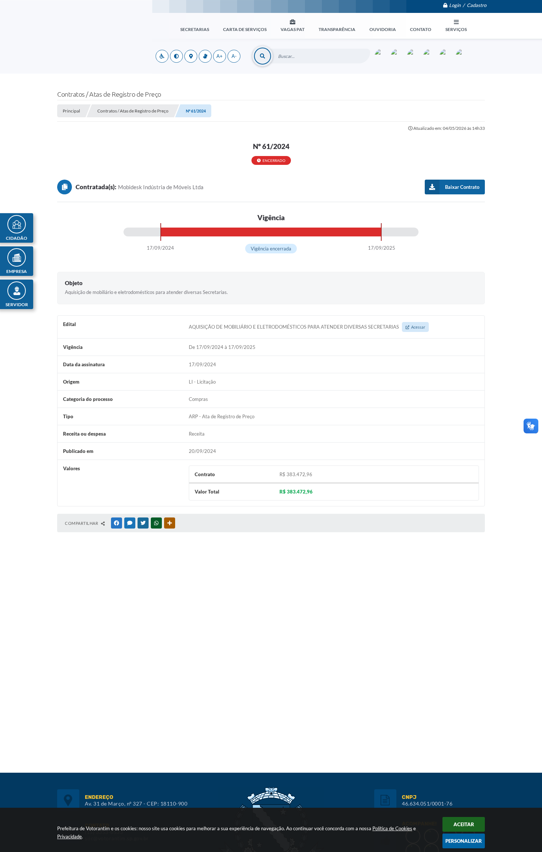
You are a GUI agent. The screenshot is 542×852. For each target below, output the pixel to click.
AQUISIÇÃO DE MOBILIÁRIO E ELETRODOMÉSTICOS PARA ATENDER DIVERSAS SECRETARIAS (307, 327)
